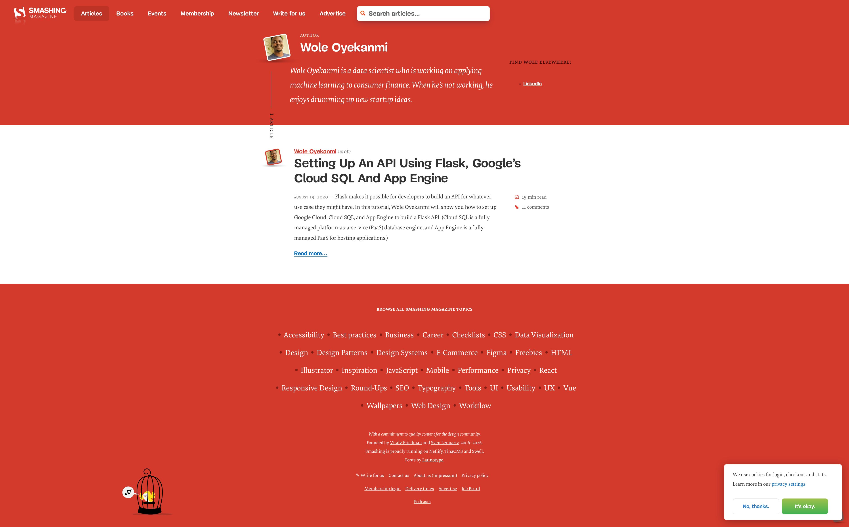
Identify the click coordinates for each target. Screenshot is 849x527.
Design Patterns (342, 352)
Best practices (355, 335)
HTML (561, 352)
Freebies (528, 352)
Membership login (382, 488)
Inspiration (359, 370)
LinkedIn (532, 83)
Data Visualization (544, 335)
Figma (496, 352)
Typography (437, 388)
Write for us (289, 13)
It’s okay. (805, 506)
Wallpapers (385, 405)
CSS (499, 335)
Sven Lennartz (445, 442)
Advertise (333, 13)
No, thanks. (756, 506)
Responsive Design (311, 388)
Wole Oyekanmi (315, 151)
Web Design (430, 405)
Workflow (475, 405)
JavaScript (402, 370)
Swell (477, 451)
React (548, 370)
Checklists (468, 335)
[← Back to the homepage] (41, 14)
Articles (91, 13)
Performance (478, 370)
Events (157, 13)
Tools (473, 388)
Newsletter (243, 13)
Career (433, 335)
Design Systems (402, 352)
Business (399, 335)
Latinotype (432, 460)
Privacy (519, 370)
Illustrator (317, 370)
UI (494, 388)
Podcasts (422, 501)
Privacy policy (475, 475)
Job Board (471, 488)
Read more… (310, 253)
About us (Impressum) (435, 475)
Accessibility (304, 335)
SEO (402, 388)
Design (296, 352)
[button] (482, 14)
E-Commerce (457, 352)
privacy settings (788, 484)
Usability (521, 388)
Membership (197, 13)
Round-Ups (369, 388)
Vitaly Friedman (406, 442)
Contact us (399, 475)
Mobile (437, 370)
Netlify (436, 451)
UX (549, 388)
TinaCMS (453, 451)
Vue (569, 388)
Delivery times (419, 488)
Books (125, 13)
